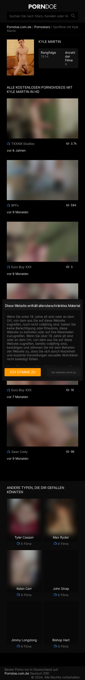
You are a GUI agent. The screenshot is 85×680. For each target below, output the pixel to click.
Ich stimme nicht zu (63, 372)
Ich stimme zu (23, 372)
